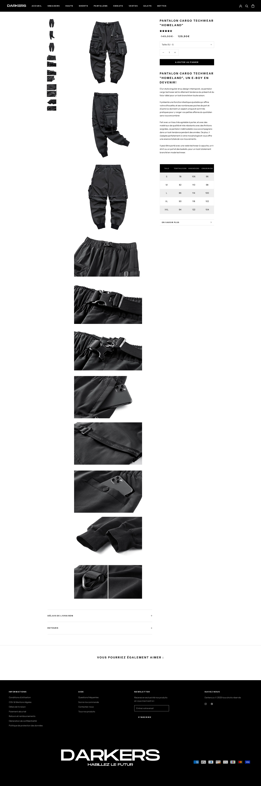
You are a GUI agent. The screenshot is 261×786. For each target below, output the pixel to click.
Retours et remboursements (22, 716)
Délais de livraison (17, 706)
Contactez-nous (86, 706)
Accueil (37, 6)
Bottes (162, 6)
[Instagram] (206, 703)
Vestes (133, 6)
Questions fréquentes (88, 697)
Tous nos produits (86, 711)
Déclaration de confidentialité (23, 721)
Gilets (147, 6)
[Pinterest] (212, 703)
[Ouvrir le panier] (253, 5)
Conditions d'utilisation (20, 697)
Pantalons (101, 6)
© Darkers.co (19, 763)
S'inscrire (144, 717)
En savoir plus (170, 222)
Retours (53, 628)
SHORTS (83, 6)
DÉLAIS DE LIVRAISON (60, 616)
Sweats (118, 6)
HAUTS (69, 6)
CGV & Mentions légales (20, 702)
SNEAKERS (54, 6)
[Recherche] (246, 5)
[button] (166, 31)
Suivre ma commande (88, 702)
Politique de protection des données (26, 725)
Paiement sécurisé (17, 711)
